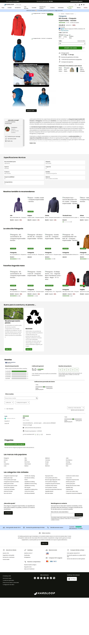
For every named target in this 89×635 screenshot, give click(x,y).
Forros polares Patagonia (51, 481)
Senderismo (18, 7)
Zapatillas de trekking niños (31, 489)
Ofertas (85, 7)
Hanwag (68, 462)
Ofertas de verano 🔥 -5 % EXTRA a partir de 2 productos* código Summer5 (44, 10)
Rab (5, 462)
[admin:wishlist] (84, 47)
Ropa (3, 7)
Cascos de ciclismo (29, 491)
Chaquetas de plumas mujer (11, 475)
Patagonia (62, 16)
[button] (19, 25)
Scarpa (47, 462)
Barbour (26, 465)
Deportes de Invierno (42, 8)
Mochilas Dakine (49, 493)
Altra (26, 458)
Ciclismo (52, 7)
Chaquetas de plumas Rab (72, 479)
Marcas (78, 7)
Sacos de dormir (8, 493)
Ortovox (6, 460)
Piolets (26, 479)
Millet (26, 460)
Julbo (67, 458)
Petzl (67, 465)
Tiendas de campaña (9, 487)
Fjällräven (47, 458)
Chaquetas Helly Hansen (51, 485)
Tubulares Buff (69, 489)
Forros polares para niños (51, 477)
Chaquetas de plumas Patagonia (74, 493)
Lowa (5, 465)
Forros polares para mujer (10, 479)
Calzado (10, 7)
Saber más (33, 143)
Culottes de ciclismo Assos (72, 475)
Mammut (47, 465)
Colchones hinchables (9, 489)
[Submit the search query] (75, 5)
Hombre (62, 13)
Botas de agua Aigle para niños (52, 479)
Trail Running (26, 8)
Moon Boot (27, 462)
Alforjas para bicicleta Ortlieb (73, 485)
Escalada (34, 7)
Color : (63, 32)
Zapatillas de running (30, 485)
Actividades (61, 7)
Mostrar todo (30, 110)
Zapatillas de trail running (31, 483)
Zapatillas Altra (69, 487)
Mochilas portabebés (30, 493)
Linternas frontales (8, 491)
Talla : (60, 41)
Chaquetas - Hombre (69, 13)
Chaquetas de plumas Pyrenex (52, 483)
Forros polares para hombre (10, 485)
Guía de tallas (81, 41)
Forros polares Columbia (51, 487)
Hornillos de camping (30, 475)
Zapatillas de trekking (30, 481)
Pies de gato (27, 487)
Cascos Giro (69, 477)
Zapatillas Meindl (49, 491)
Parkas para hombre (9, 483)
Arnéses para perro (70, 481)
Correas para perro (70, 483)
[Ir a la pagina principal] (60, 13)
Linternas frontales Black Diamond (53, 489)
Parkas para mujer (8, 477)
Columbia (47, 460)
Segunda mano (71, 8)
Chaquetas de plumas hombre (11, 481)
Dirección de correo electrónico (59, 512)
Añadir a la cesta (70, 48)
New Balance (69, 460)
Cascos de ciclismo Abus (72, 491)
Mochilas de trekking (29, 477)
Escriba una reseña (74, 22)
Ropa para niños (49, 475)
